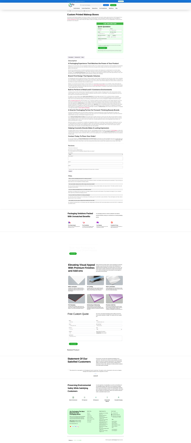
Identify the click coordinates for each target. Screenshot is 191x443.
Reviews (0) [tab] (77, 62)
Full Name (100, 28)
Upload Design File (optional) (100, 274)
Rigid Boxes (113, 8)
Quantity (114, 35)
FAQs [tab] (83, 62)
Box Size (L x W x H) (101, 35)
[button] (5, 432)
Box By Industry (73, 8)
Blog (120, 8)
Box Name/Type (98, 267)
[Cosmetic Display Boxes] (102, 307)
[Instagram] (75, 420)
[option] (81, 36)
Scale (109, 35)
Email (99, 32)
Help (112, 399)
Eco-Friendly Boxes (104, 8)
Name (70, 263)
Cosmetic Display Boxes (93, 318)
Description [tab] (71, 62)
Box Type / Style (113, 32)
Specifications (71, 278)
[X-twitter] (77, 420)
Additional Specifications (102, 38)
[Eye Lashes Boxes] (122, 307)
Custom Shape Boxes (84, 8)
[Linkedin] (80, 420)
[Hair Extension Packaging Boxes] (83, 307)
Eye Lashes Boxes (111, 318)
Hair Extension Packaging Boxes (75, 318)
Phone (111, 28)
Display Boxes (94, 8)
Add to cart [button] (83, 309)
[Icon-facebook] (74, 420)
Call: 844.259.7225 (110, 23)
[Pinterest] (79, 420)
